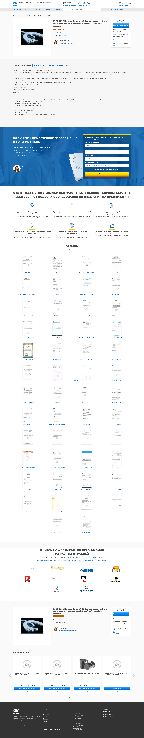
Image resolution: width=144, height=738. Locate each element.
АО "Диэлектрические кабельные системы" (86, 380)
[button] (67, 43)
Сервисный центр (118, 9)
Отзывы (38, 9)
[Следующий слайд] (134, 675)
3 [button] (73, 697)
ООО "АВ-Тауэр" (57, 337)
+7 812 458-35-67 (77, 716)
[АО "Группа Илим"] (57, 350)
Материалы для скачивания (50, 711)
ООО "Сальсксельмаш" (28, 337)
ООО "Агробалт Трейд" (57, 532)
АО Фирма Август (28, 511)
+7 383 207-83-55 (77, 729)
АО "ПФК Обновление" (28, 402)
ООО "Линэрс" (28, 380)
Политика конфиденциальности (51, 729)
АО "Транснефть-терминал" (87, 272)
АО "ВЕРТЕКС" (86, 402)
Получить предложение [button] (121, 25)
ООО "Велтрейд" (116, 511)
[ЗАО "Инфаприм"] (86, 501)
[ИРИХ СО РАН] (116, 436)
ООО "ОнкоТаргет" (57, 489)
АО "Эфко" (57, 315)
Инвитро (27, 272)
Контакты (57, 9)
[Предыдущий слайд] (10, 675)
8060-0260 (58, 32)
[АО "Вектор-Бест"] (86, 480)
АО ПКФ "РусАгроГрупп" (86, 337)
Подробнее (27, 691)
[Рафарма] (57, 393)
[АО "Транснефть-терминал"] (86, 263)
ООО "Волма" (28, 489)
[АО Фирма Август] (28, 501)
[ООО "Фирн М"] (116, 306)
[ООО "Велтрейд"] (116, 501)
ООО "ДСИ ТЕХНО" (116, 402)
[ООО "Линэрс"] (28, 371)
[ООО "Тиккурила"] (28, 415)
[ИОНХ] (116, 263)
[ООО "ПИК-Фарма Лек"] (86, 285)
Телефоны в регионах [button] (83, 5)
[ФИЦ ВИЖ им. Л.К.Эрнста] (57, 458)
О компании (28, 9)
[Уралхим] (57, 285)
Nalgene (64, 35)
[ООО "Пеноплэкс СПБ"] (57, 436)
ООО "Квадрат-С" (27, 359)
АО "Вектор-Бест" (86, 489)
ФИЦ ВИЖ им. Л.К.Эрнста (57, 467)
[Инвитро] (28, 263)
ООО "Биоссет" (86, 446)
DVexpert (16, 711)
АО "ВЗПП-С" (116, 467)
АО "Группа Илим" (57, 359)
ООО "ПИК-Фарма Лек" (87, 294)
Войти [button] (129, 1)
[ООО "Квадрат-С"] (28, 350)
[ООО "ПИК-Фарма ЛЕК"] (116, 328)
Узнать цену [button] (117, 688)
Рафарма (57, 402)
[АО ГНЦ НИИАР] (86, 523)
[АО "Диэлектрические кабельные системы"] (86, 371)
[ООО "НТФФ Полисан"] (86, 350)
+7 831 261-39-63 (77, 726)
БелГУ (57, 380)
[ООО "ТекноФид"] (86, 306)
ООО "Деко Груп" (87, 467)
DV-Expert (15, 4)
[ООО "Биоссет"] (86, 436)
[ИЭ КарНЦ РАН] (116, 350)
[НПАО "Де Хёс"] (116, 371)
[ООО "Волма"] (28, 480)
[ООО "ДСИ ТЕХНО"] (116, 393)
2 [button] (71, 697)
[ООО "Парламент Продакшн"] (57, 415)
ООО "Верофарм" (116, 489)
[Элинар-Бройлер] (57, 501)
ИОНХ (116, 272)
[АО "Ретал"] (28, 436)
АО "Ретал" (27, 446)
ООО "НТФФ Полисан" (86, 359)
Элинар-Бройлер (57, 511)
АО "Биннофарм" (28, 315)
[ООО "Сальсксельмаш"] (28, 328)
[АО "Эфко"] (57, 306)
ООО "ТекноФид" (87, 315)
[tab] (23, 65)
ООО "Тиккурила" (28, 424)
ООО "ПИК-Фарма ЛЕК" (116, 337)
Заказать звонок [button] (123, 5)
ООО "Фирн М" (116, 315)
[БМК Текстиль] (86, 415)
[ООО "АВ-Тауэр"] (57, 328)
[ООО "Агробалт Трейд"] (57, 523)
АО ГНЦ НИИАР (86, 532)
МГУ (57, 272)
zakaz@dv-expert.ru (70, 5)
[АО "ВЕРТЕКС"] (86, 393)
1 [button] (69, 697)
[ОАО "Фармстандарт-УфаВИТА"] (28, 285)
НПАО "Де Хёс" (116, 380)
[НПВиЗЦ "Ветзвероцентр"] (28, 458)
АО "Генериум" (116, 294)
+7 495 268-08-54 (124, 3)
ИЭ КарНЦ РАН (116, 359)
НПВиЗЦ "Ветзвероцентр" (28, 467)
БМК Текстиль (87, 424)
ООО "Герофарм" (116, 424)
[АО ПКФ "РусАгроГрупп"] (86, 328)
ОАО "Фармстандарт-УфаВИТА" (27, 294)
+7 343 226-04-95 (77, 720)
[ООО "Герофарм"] (116, 415)
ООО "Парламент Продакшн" (57, 424)
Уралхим (57, 294)
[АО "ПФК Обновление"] (27, 393)
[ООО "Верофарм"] (116, 480)
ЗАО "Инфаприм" (87, 511)
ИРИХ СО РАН (116, 446)
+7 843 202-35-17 (77, 723)
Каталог (45, 709)
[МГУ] (57, 263)
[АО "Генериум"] (116, 285)
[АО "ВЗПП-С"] (116, 458)
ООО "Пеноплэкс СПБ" (57, 446)
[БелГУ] (57, 371)
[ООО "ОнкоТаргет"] (57, 480)
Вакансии (47, 9)
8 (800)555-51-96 (84, 3)
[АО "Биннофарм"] (28, 306)
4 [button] (75, 697)
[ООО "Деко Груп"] (86, 458)
